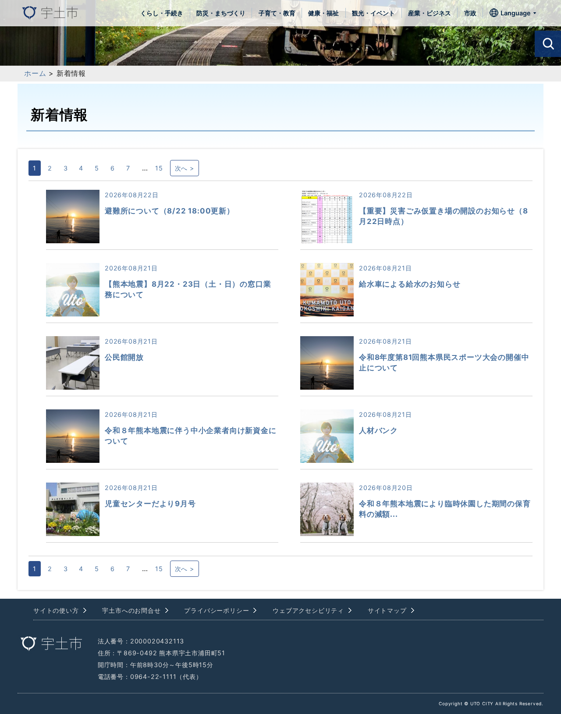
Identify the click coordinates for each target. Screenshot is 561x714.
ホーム (35, 73)
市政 (470, 13)
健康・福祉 (323, 13)
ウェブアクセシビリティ (308, 610)
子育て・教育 (277, 13)
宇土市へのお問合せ (131, 610)
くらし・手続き (161, 13)
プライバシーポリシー (216, 610)
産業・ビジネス (429, 13)
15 (159, 168)
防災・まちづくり (220, 13)
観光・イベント (373, 13)
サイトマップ (387, 610)
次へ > (184, 168)
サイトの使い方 (56, 610)
